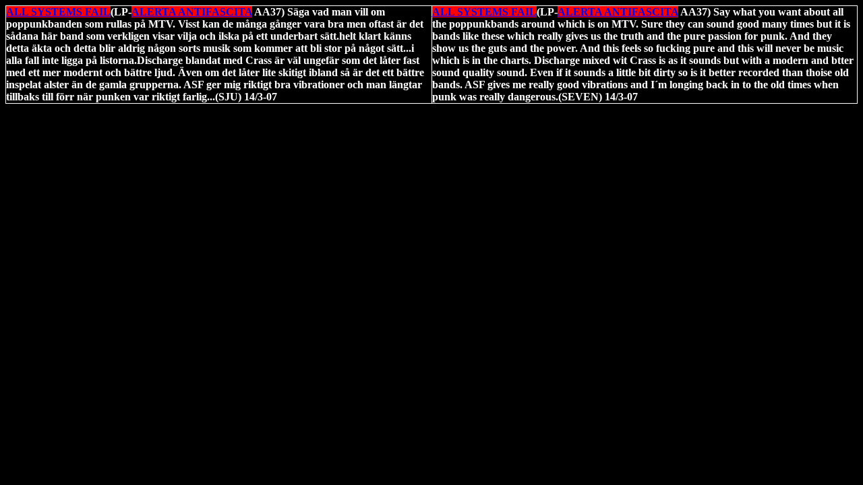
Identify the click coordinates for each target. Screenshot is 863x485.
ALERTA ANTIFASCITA (191, 12)
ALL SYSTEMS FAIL (58, 12)
